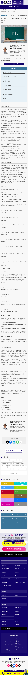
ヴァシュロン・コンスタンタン (20, 465)
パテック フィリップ (8, 641)
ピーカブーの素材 (7, 85)
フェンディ (4, 15)
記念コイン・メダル (6, 500)
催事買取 (4, 598)
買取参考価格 (5, 611)
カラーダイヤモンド (9, 461)
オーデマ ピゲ (7, 643)
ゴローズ (3, 465)
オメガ (6, 640)
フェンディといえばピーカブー (10, 76)
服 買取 (3, 575)
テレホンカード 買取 (6, 585)
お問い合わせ (5, 621)
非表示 (15, 68)
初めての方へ (5, 607)
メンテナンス (15, 461)
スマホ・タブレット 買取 (20, 582)
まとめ (4, 98)
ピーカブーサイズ (7, 81)
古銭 (16, 500)
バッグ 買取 (17, 565)
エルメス (6, 647)
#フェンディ (3, 22)
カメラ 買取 (4, 582)
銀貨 (2, 468)
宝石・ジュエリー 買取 (20, 568)
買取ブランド (9, 9)
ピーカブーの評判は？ (8, 94)
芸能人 (7, 465)
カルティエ (16, 641)
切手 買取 (17, 575)
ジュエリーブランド (4, 467)
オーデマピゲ (10, 467)
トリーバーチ (4, 463)
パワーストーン (18, 463)
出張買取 (17, 595)
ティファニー (17, 643)
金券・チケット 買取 (6, 579)
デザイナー (16, 468)
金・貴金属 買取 (5, 568)
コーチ (22, 463)
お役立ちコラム (5, 614)
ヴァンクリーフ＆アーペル (22, 468)
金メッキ (25, 467)
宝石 (18, 467)
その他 (17, 504)
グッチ (15, 640)
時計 (16, 491)
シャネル (6, 649)
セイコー (15, 467)
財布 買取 (17, 572)
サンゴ (9, 468)
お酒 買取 (4, 572)
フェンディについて (7, 72)
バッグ (3, 487)
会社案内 (17, 624)
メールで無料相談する (15, 549)
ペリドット (13, 463)
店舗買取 (4, 595)
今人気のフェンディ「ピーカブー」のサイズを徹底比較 (8, 11)
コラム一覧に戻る (10, 450)
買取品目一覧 (5, 562)
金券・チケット (18, 496)
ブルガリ (16, 646)
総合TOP (4, 604)
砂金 (12, 468)
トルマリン (8, 463)
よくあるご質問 (18, 621)
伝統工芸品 (3, 461)
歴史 (21, 467)
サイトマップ (4, 618)
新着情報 (17, 614)
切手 (3, 496)
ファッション (20, 461)
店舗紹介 (17, 611)
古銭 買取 (17, 579)
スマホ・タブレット (6, 504)
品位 (5, 468)
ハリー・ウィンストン (12, 465)
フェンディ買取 (14, 9)
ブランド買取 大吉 (3, 9)
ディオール (16, 638)
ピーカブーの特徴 (7, 89)
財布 (16, 487)
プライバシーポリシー (6, 624)
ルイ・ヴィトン (7, 650)
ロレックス (7, 638)
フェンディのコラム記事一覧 (21, 9)
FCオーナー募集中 (6, 628)
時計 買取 (4, 565)
